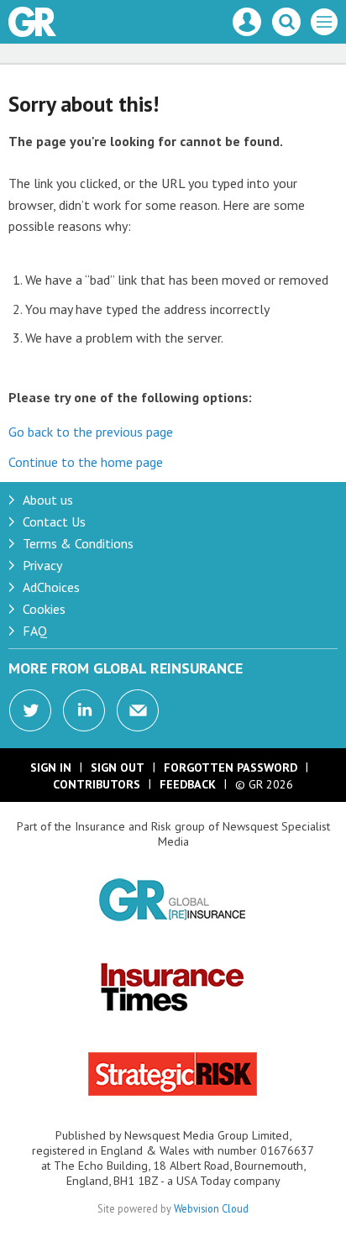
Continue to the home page (85, 461)
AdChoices (51, 587)
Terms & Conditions (78, 543)
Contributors (96, 784)
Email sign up (138, 710)
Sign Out (117, 767)
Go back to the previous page (90, 431)
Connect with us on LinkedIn (84, 710)
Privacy (42, 565)
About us (48, 499)
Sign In (50, 767)
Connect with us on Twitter (30, 710)
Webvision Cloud (211, 1208)
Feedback (188, 784)
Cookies (44, 608)
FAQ (35, 630)
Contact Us (54, 521)
